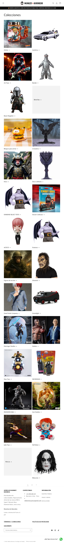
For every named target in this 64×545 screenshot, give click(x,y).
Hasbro (34, 346)
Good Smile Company (11, 313)
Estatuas (35, 247)
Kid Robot (35, 445)
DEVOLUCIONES (46, 501)
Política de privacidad (30, 541)
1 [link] (27, 485)
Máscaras (35, 478)
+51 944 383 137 (31, 494)
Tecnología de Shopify (20, 541)
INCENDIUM (36, 379)
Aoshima (35, 50)
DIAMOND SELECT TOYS (11, 214)
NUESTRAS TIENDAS (47, 494)
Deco (5, 181)
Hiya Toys (7, 379)
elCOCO (6, 247)
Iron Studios (36, 412)
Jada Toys (7, 445)
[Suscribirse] (30, 530)
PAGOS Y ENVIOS (46, 497)
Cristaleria (35, 149)
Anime (6, 50)
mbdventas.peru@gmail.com (32, 500)
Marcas (7, 462)
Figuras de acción (9, 280)
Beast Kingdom (9, 116)
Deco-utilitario (37, 181)
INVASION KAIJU (9, 412)
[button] (3, 3)
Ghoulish (35, 280)
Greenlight (35, 313)
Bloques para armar (10, 149)
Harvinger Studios (9, 346)
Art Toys (6, 83)
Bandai (34, 83)
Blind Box (37, 100)
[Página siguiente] (36, 485)
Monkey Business (11, 541)
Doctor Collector (37, 214)
